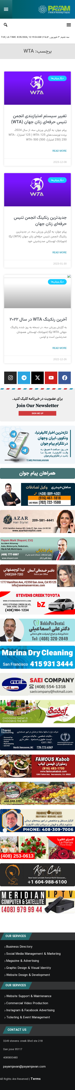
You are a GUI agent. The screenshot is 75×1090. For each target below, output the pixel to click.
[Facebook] (64, 378)
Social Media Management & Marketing (33, 953)
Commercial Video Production (27, 1003)
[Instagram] (10, 378)
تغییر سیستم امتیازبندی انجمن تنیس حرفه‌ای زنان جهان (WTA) (39, 119)
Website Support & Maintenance (28, 996)
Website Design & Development (28, 975)
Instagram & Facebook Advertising (30, 1010)
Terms (36, 1078)
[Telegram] (24, 378)
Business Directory (19, 946)
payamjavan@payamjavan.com (24, 1066)
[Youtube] (51, 378)
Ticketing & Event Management (28, 1017)
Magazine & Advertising (22, 960)
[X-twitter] (37, 378)
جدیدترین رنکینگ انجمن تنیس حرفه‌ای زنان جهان (40, 220)
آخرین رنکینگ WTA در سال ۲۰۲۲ (38, 319)
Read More (59, 150)
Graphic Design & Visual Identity (28, 968)
